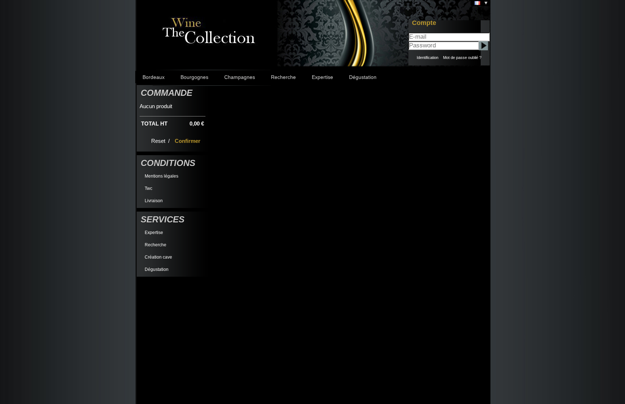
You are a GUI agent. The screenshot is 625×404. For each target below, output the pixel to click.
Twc (148, 188)
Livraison (154, 200)
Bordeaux (154, 77)
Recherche (283, 77)
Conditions (168, 163)
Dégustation (363, 77)
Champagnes (239, 77)
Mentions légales (161, 176)
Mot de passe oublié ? (462, 57)
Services (162, 219)
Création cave (158, 257)
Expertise (322, 77)
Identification (427, 57)
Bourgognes (194, 77)
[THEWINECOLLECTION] (208, 29)
